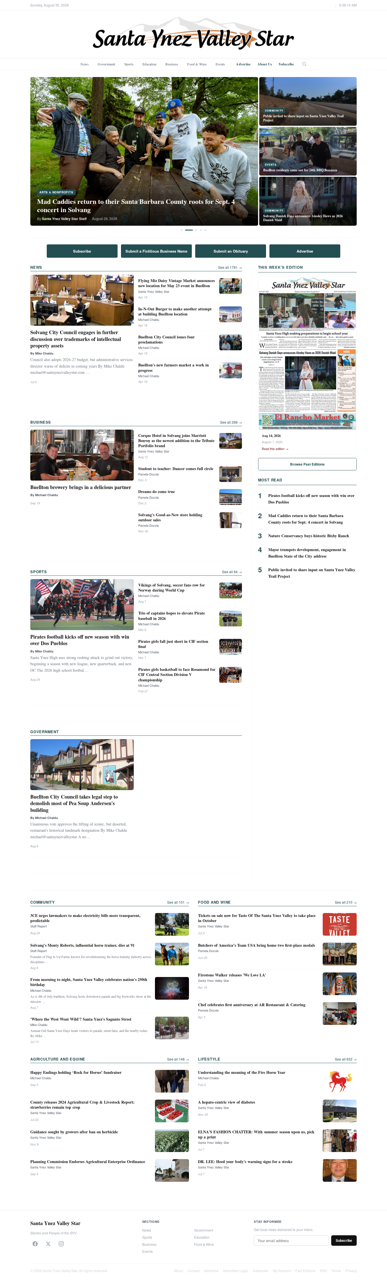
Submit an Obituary (231, 251)
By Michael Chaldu (44, 495)
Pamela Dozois (148, 474)
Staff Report (38, 926)
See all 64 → (232, 571)
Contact (193, 1270)
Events (220, 64)
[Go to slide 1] (181, 230)
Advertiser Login (235, 1270)
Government (106, 64)
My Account (282, 1270)
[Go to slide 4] (201, 230)
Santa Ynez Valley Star (153, 291)
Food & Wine (197, 64)
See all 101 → (178, 902)
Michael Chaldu (148, 319)
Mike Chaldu (38, 1024)
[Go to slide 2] (189, 230)
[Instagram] (61, 1244)
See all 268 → (231, 422)
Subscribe (286, 64)
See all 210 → (346, 902)
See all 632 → (346, 1059)
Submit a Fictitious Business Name (156, 251)
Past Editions (305, 1270)
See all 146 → (178, 1059)
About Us (265, 64)
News (84, 64)
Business (171, 64)
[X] (48, 1244)
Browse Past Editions (307, 464)
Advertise (243, 64)
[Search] (304, 64)
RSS (323, 1270)
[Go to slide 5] (205, 230)
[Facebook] (35, 1244)
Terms (336, 1270)
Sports (128, 64)
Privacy (351, 1270)
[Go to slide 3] (196, 230)
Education (149, 64)
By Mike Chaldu (42, 353)
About (178, 1270)
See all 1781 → (230, 267)
